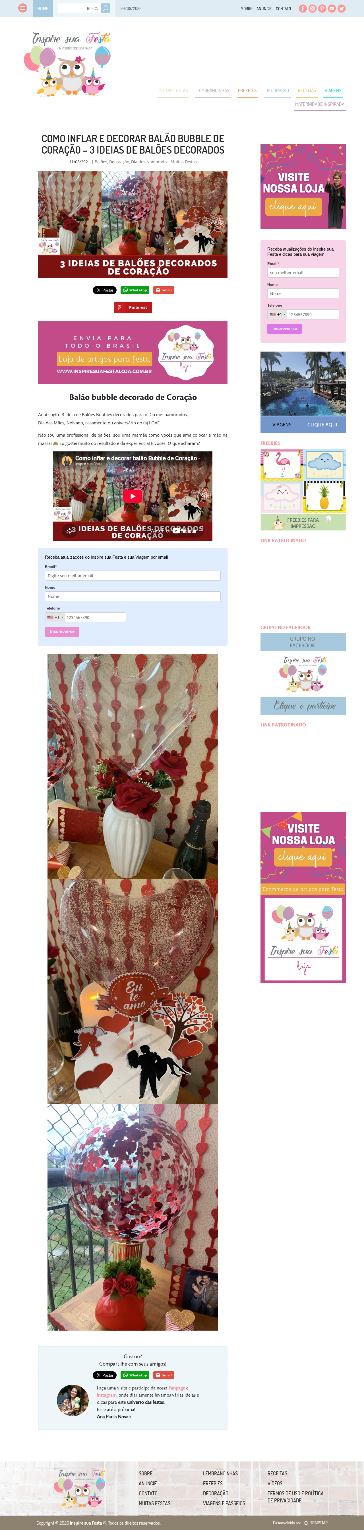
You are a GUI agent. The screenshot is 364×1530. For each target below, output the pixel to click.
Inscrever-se (62, 631)
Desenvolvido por (300, 1522)
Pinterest (322, 8)
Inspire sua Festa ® (67, 61)
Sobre (247, 8)
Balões (101, 161)
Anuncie (264, 8)
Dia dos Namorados (150, 161)
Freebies (247, 90)
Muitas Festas (173, 90)
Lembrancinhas (213, 90)
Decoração (277, 90)
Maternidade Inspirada (319, 104)
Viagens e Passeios (224, 1503)
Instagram (312, 8)
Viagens (333, 90)
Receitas (307, 90)
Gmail (167, 290)
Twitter (341, 8)
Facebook (303, 8)
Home (43, 8)
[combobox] (55, 617)
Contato (283, 8)
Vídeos (275, 1483)
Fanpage (177, 1388)
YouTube (332, 8)
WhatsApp (138, 290)
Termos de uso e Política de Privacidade (296, 1497)
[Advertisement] (242, 51)
